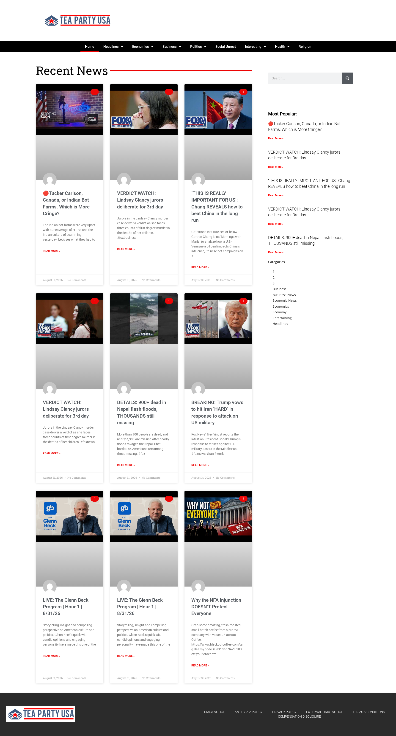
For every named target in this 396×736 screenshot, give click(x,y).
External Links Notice (324, 712)
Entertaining (282, 318)
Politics (196, 47)
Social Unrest (225, 47)
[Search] (347, 78)
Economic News (285, 300)
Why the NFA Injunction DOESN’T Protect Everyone (216, 606)
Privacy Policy (284, 712)
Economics (140, 47)
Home (89, 47)
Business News (284, 294)
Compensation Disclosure (299, 716)
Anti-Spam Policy (248, 712)
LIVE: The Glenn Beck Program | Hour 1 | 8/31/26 (65, 606)
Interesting (253, 47)
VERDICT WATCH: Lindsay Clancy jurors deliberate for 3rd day (140, 200)
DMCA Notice (214, 712)
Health (280, 47)
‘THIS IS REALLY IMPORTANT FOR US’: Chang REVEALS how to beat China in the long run (217, 207)
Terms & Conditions (369, 712)
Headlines (111, 47)
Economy (279, 312)
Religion (305, 47)
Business (169, 47)
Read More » (51, 251)
